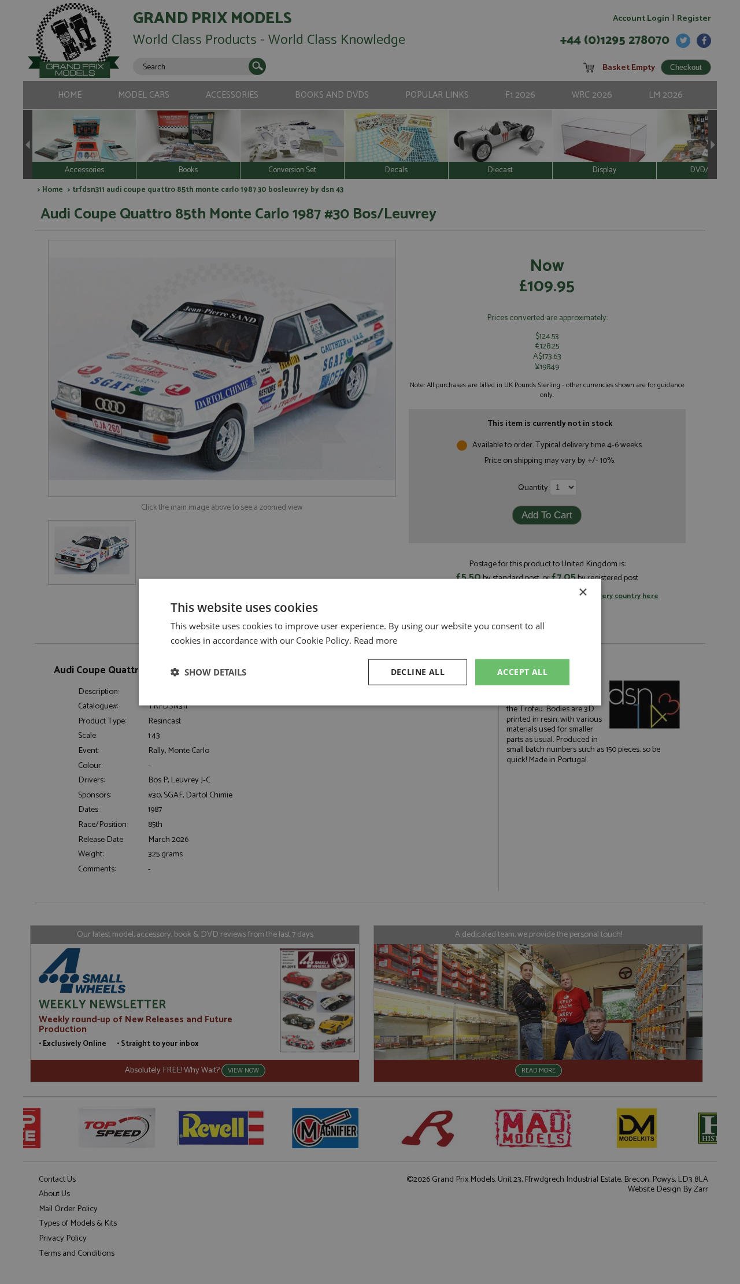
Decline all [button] (418, 671)
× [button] (582, 592)
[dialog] (370, 642)
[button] (208, 672)
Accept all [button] (522, 671)
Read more (375, 640)
